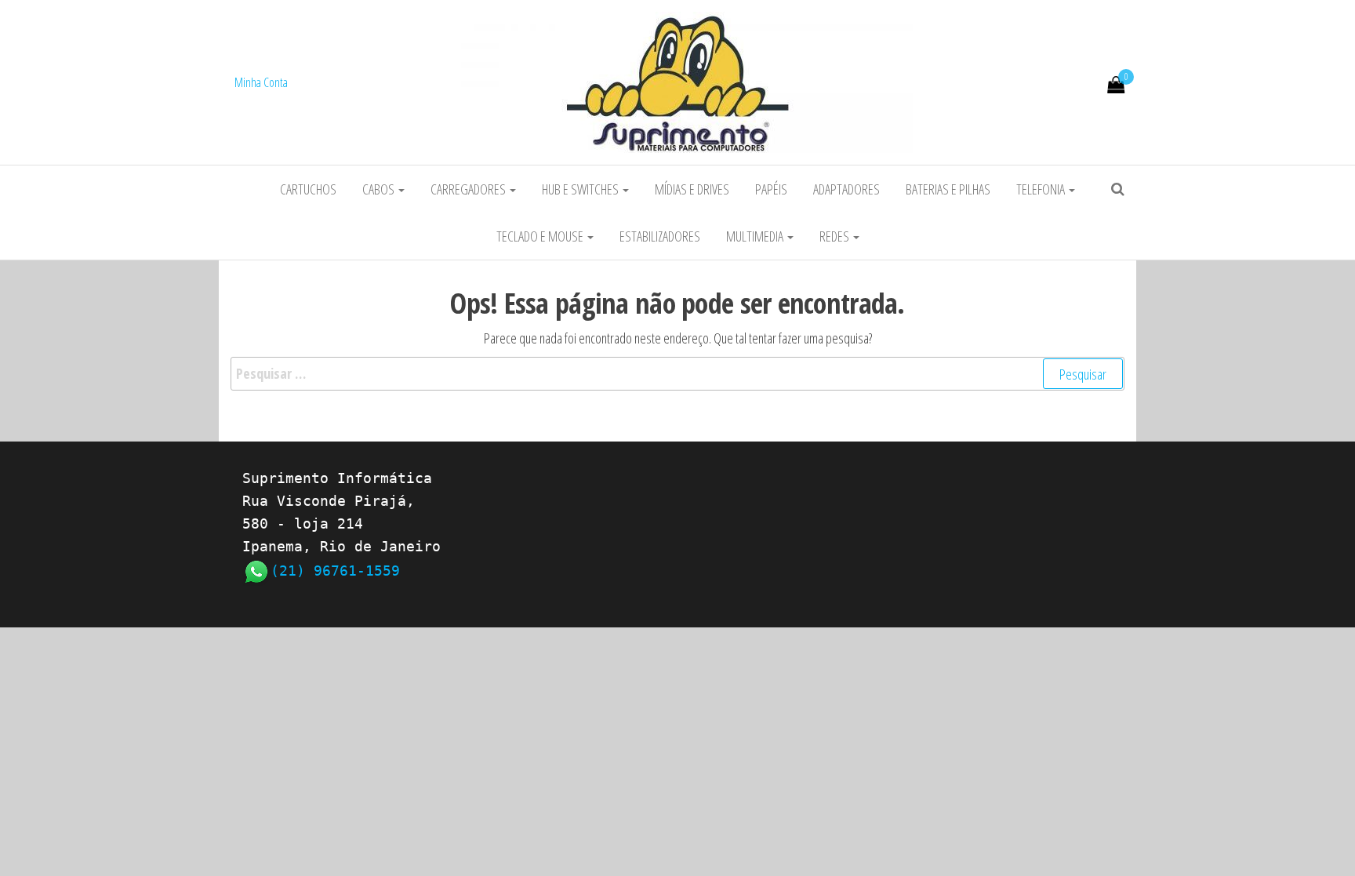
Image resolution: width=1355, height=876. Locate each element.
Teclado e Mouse (541, 236)
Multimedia (756, 236)
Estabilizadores (659, 236)
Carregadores (469, 189)
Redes (835, 236)
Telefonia (1041, 189)
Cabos (379, 189)
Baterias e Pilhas (948, 189)
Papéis (771, 189)
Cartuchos (308, 189)
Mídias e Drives (692, 189)
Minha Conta (261, 82)
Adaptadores (846, 189)
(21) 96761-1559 (335, 570)
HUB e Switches (581, 189)
